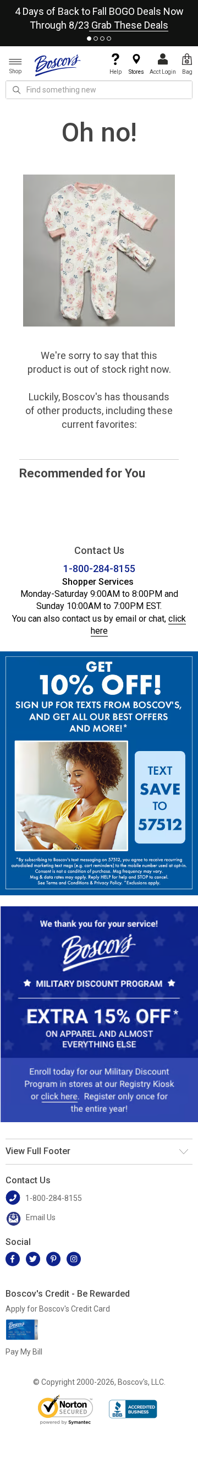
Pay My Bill (24, 1351)
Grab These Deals (128, 25)
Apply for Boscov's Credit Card (58, 1308)
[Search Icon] (17, 90)
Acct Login (163, 72)
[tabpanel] (99, 16)
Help (115, 72)
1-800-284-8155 (99, 568)
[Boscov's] (58, 65)
